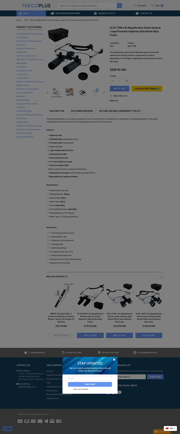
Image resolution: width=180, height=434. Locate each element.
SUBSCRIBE (90, 384)
